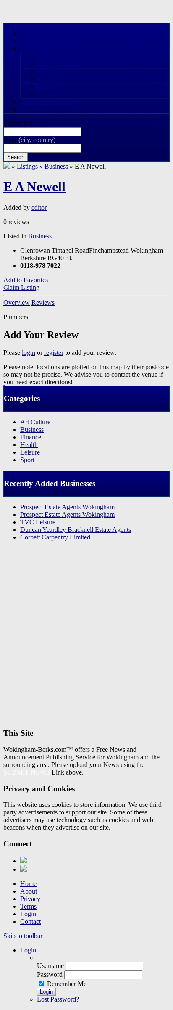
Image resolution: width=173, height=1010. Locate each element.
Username (50, 965)
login (28, 352)
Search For (18, 123)
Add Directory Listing (50, 101)
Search (15, 157)
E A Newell (34, 186)
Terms (28, 906)
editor (39, 207)
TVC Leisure (37, 522)
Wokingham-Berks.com (52, 33)
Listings (27, 166)
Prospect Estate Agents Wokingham (67, 506)
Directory (33, 48)
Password (50, 974)
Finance (52, 71)
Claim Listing (21, 287)
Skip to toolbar (22, 935)
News (28, 41)
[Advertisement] (86, 634)
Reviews (43, 302)
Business (58, 63)
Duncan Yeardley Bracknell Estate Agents (75, 529)
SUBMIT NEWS (26, 772)
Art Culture (57, 56)
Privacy (30, 898)
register (53, 352)
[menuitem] (103, 958)
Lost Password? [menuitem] (58, 999)
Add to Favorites (25, 279)
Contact (31, 109)
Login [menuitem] (28, 950)
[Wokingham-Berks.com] (6, 166)
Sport (49, 94)
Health (50, 78)
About (28, 891)
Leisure (51, 86)
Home (28, 883)
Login (28, 913)
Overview (16, 302)
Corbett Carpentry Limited (55, 537)
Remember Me (66, 983)
